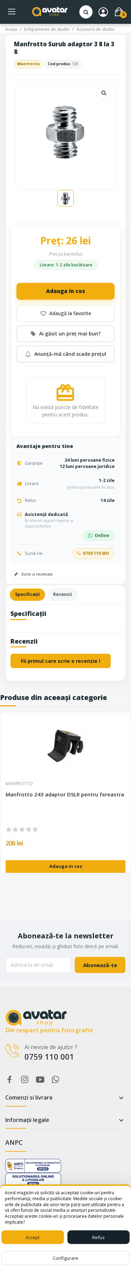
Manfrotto (28, 63)
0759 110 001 (96, 553)
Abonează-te (100, 964)
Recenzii (62, 594)
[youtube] (40, 1079)
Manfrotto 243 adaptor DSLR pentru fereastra (65, 794)
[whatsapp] (55, 1079)
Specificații (27, 594)
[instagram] (25, 1079)
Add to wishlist (65, 313)
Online (102, 535)
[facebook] (9, 1079)
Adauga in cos (65, 290)
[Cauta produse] (86, 12)
